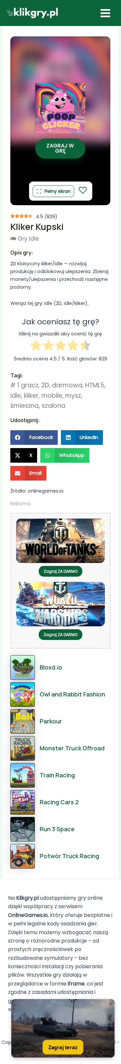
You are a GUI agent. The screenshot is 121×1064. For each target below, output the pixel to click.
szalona (53, 405)
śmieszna (24, 405)
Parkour (51, 721)
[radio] (36, 346)
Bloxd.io (51, 667)
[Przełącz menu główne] (105, 13)
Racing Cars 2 (59, 802)
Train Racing (57, 775)
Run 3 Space (57, 829)
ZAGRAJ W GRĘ (60, 148)
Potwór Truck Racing (69, 856)
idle (15, 395)
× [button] (110, 1003)
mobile (51, 395)
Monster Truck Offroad (72, 748)
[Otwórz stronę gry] (63, 1028)
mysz (73, 395)
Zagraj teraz (63, 1047)
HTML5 (94, 385)
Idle (34, 239)
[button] (34, 437)
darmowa (67, 385)
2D (45, 385)
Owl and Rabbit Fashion (72, 694)
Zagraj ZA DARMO (60, 571)
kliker (31, 395)
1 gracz (27, 385)
